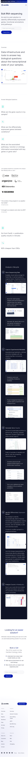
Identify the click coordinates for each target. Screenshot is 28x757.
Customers (3, 738)
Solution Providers (14, 714)
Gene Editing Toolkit (12, 717)
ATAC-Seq (12, 726)
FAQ (11, 741)
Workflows (3, 719)
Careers (3, 744)
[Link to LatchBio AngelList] (12, 753)
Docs (11, 735)
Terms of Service (21, 752)
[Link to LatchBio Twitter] (7, 753)
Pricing (2, 727)
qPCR (11, 721)
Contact (3, 746)
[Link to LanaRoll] (9, 753)
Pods (2, 722)
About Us (3, 735)
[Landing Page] (5, 5)
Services (3, 725)
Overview (3, 711)
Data (2, 714)
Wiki (11, 738)
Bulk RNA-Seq (13, 723)
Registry (3, 716)
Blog (2, 741)
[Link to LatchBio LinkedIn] (4, 753)
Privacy (15, 752)
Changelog (12, 744)
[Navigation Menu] (26, 5)
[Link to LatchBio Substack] (1, 753)
